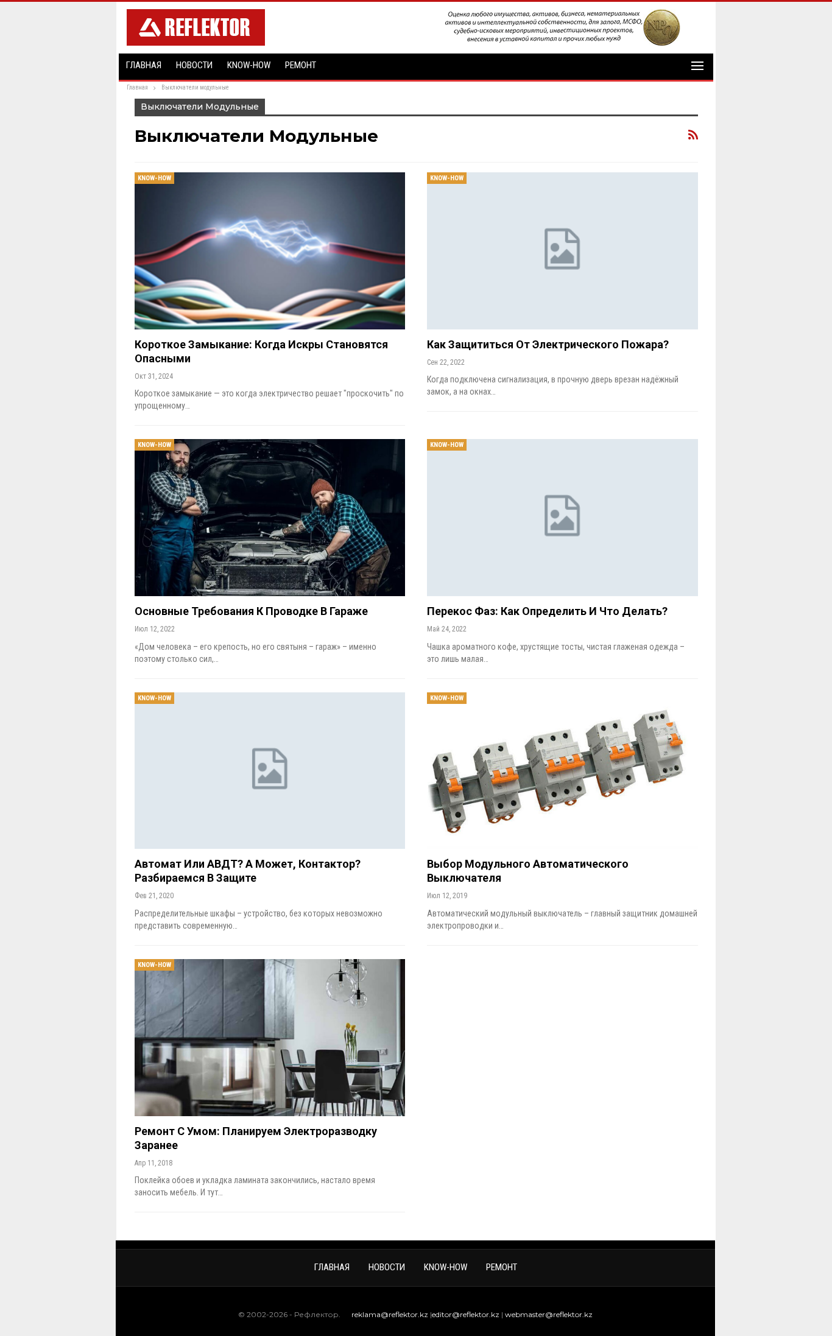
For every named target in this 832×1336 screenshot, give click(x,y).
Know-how (248, 65)
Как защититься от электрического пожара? (548, 344)
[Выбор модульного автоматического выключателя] (562, 770)
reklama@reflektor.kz (389, 1314)
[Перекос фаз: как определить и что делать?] (562, 517)
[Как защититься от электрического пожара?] (562, 250)
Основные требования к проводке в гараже (251, 611)
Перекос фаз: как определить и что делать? (547, 611)
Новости (194, 65)
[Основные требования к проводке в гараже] (270, 517)
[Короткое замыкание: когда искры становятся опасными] (270, 250)
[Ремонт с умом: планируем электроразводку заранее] (270, 1037)
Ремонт (300, 65)
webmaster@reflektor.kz (549, 1314)
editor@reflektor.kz (465, 1314)
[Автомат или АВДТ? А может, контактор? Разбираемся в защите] (270, 770)
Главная (143, 65)
